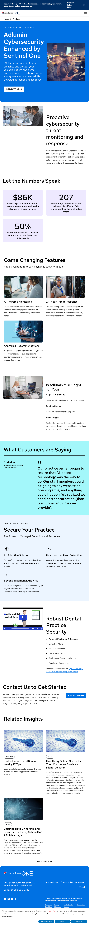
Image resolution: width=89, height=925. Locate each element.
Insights (73, 882)
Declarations (81, 905)
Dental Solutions (52, 882)
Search (82, 887)
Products (64, 882)
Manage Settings (46, 921)
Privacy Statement (57, 906)
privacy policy (51, 911)
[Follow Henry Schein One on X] (8, 898)
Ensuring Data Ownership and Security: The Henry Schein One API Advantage (23, 832)
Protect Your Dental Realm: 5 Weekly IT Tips (21, 762)
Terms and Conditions (48, 906)
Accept (62, 921)
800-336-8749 (21, 889)
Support (81, 882)
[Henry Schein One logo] (11, 14)
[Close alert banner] (83, 5)
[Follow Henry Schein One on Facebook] (5, 898)
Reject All (79, 921)
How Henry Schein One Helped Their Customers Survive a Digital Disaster (64, 764)
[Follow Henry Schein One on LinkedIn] (12, 898)
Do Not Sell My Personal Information (68, 907)
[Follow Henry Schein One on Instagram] (15, 898)
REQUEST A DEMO (14, 89)
